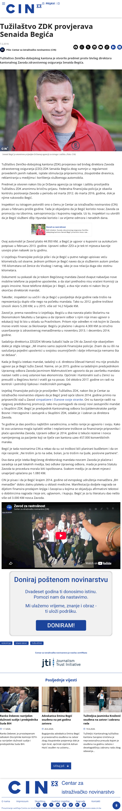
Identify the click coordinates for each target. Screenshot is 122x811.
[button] (75, 47)
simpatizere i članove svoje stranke (59, 399)
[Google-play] (77, 805)
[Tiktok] (71, 805)
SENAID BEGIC (21, 643)
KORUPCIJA (6, 643)
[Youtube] (58, 805)
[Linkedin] (64, 805)
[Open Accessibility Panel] (116, 805)
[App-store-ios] (84, 805)
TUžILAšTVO (37, 643)
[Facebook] (38, 805)
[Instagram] (45, 805)
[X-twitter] (51, 805)
